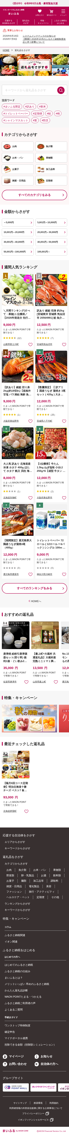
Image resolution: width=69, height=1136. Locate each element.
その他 (55, 897)
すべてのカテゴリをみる (34, 194)
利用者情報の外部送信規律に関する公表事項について (35, 1108)
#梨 (35, 120)
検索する (61, 90)
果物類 (57, 869)
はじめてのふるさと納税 (19, 964)
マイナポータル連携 (16, 1038)
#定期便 (37, 113)
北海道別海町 (10, 497)
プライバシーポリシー (33, 1113)
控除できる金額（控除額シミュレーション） (30, 1044)
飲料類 (57, 875)
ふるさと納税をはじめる (60, 22)
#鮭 (49, 113)
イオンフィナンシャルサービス (33, 1119)
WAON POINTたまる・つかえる (23, 996)
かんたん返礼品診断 (16, 990)
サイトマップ (20, 1103)
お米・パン (39, 869)
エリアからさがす (15, 841)
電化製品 (34, 886)
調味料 (54, 880)
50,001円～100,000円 (15, 251)
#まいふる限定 (11, 106)
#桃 (58, 113)
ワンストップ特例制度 (17, 1025)
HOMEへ (36, 601)
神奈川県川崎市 (44, 574)
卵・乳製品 (27, 875)
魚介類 (22, 869)
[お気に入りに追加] (30, 344)
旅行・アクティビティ (42, 891)
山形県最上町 (39, 681)
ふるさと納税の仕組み (17, 971)
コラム (8, 927)
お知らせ (46, 1056)
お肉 (9, 869)
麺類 (23, 880)
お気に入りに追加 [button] (30, 344)
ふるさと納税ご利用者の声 (20, 1003)
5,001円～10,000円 (47, 222)
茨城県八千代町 (44, 421)
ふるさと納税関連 (15, 935)
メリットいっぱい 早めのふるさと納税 (27, 983)
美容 (48, 886)
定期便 (40, 897)
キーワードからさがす (17, 848)
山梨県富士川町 (11, 344)
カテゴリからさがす (16, 863)
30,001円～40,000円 (14, 242)
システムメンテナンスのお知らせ (39, 36)
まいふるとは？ (14, 977)
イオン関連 (11, 941)
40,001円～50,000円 (47, 242)
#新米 (42, 106)
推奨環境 (38, 1103)
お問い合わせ (18, 1063)
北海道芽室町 (10, 811)
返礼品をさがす (26, 22)
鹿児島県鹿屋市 (11, 574)
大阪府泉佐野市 (11, 421)
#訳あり (29, 106)
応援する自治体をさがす (8, 22)
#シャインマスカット (15, 120)
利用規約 (53, 1103)
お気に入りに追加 (26, 682)
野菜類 (10, 875)
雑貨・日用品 (14, 886)
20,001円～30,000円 (47, 232)
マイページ (16, 1056)
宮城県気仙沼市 (44, 344)
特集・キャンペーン (43, 22)
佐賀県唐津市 (10, 681)
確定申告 (10, 1031)
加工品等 (38, 880)
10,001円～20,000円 (14, 232)
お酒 (43, 875)
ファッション (14, 891)
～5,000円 (9, 222)
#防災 (45, 120)
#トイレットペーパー (15, 113)
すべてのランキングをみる (34, 588)
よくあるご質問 (14, 1009)
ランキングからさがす (17, 903)
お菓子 (10, 880)
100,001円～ (43, 251)
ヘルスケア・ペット (18, 897)
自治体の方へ (49, 1063)
